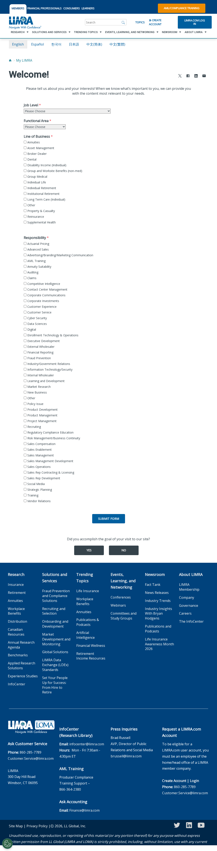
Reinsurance (35, 217)
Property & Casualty (40, 211)
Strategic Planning (39, 490)
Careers (185, 613)
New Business (36, 392)
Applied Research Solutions (21, 665)
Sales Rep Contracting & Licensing (50, 472)
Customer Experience (41, 307)
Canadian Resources (16, 632)
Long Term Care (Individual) (45, 199)
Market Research (38, 387)
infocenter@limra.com (86, 744)
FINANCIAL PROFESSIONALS (44, 8)
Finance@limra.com (84, 810)
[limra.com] (24, 22)
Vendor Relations (38, 501)
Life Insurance (87, 591)
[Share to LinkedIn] (196, 76)
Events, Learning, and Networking (123, 581)
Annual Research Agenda (21, 645)
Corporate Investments (42, 301)
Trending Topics (84, 577)
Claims (31, 278)
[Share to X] (180, 76)
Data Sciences (36, 324)
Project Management (41, 421)
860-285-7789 (30, 752)
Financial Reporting (39, 352)
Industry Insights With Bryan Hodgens (158, 613)
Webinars (118, 605)
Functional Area (36, 120)
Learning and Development (45, 381)
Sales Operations (38, 467)
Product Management (41, 415)
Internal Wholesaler (40, 375)
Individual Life (36, 182)
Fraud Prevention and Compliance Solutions (56, 596)
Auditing (32, 272)
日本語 (74, 44)
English (18, 44)
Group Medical (36, 177)
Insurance (16, 584)
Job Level (31, 105)
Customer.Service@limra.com (31, 758)
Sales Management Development (49, 461)
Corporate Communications (45, 295)
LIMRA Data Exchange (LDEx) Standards (55, 665)
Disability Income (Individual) (46, 165)
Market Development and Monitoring (56, 639)
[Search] (123, 22)
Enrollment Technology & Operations (52, 335)
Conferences (121, 597)
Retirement (17, 592)
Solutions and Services (54, 577)
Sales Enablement (39, 450)
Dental (31, 159)
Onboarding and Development (55, 624)
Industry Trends (158, 600)
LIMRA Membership (189, 587)
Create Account (155, 22)
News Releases (157, 592)
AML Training (36, 261)
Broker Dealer (36, 154)
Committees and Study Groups (123, 616)
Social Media (35, 484)
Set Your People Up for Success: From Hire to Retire (55, 685)
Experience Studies (23, 676)
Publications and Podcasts (158, 628)
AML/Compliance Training (181, 8)
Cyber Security (36, 318)
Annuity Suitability (38, 267)
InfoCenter (16, 684)
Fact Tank (152, 584)
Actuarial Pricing (37, 244)
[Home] (10, 60)
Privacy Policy (37, 826)
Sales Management (40, 455)
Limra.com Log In (194, 22)
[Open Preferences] (7, 843)
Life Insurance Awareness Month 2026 (159, 644)
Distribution (17, 621)
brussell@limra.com (126, 756)
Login (194, 780)
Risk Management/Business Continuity (53, 438)
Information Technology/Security (49, 369)
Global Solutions (55, 652)
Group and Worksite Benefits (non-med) (54, 171)
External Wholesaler (40, 347)
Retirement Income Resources (90, 656)
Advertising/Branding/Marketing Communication (59, 255)
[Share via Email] (204, 76)
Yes (89, 550)
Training (32, 495)
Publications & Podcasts (87, 622)
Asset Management (40, 148)
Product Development (42, 409)
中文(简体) (94, 44)
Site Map (16, 826)
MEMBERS (18, 8)
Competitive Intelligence (43, 284)
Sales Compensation (41, 444)
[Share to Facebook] (188, 76)
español (37, 44)
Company (186, 597)
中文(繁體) (117, 44)
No (123, 550)
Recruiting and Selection (53, 611)
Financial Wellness (90, 645)
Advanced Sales (37, 249)
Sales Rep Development (43, 478)
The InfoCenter (191, 621)
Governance (188, 605)
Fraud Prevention (38, 358)
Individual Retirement (41, 188)
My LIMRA (24, 60)
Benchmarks (18, 655)
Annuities (33, 142)
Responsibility (35, 237)
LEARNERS (88, 8)
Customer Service (38, 312)
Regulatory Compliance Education (50, 432)
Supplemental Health (41, 222)
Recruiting (33, 427)
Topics (140, 22)
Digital (31, 329)
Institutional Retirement (43, 194)
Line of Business (37, 136)
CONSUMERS (71, 8)
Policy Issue (34, 404)
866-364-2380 (70, 789)
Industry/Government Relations (48, 364)
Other (30, 205)
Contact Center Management (46, 289)
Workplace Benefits (16, 611)
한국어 (56, 44)
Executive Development (43, 341)
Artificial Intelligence (85, 635)
